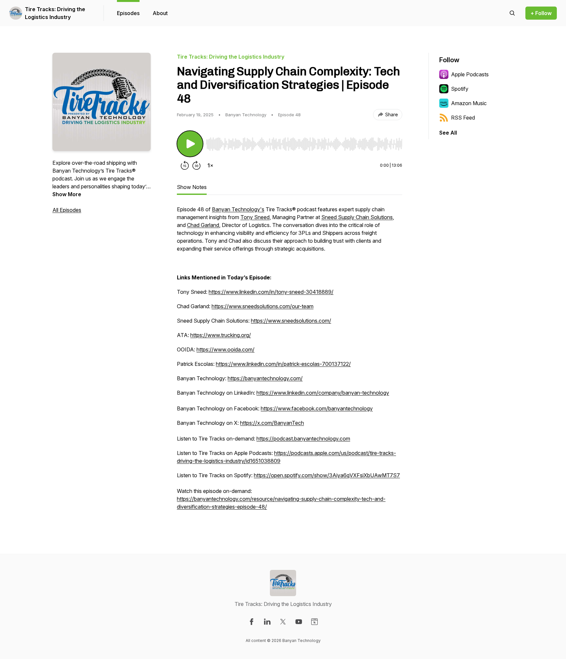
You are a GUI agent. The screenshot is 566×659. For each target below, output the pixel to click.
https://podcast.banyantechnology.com (303, 438)
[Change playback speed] (210, 165)
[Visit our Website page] (314, 621)
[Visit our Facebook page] (251, 621)
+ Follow (541, 13)
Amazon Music (469, 103)
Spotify (459, 88)
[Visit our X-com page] (283, 621)
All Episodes (66, 210)
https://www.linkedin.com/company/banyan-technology (322, 392)
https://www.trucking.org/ (220, 335)
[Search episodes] (512, 13)
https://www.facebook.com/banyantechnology (317, 408)
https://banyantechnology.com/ (265, 378)
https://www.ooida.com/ (226, 349)
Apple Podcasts (470, 74)
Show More (66, 194)
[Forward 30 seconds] (196, 165)
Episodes (128, 13)
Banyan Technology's (238, 209)
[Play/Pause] (190, 144)
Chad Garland (203, 225)
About (160, 13)
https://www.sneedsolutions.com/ (291, 320)
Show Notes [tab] (192, 187)
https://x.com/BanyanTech (272, 423)
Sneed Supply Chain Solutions (357, 217)
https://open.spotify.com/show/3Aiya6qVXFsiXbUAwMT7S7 (327, 475)
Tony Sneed (255, 217)
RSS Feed (463, 117)
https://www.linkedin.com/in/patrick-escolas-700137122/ (283, 364)
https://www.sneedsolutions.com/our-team (262, 306)
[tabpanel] (289, 361)
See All (448, 132)
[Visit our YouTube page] (298, 621)
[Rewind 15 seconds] (184, 165)
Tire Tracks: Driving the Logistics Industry (55, 13)
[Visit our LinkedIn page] (267, 621)
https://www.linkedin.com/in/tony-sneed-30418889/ (271, 292)
